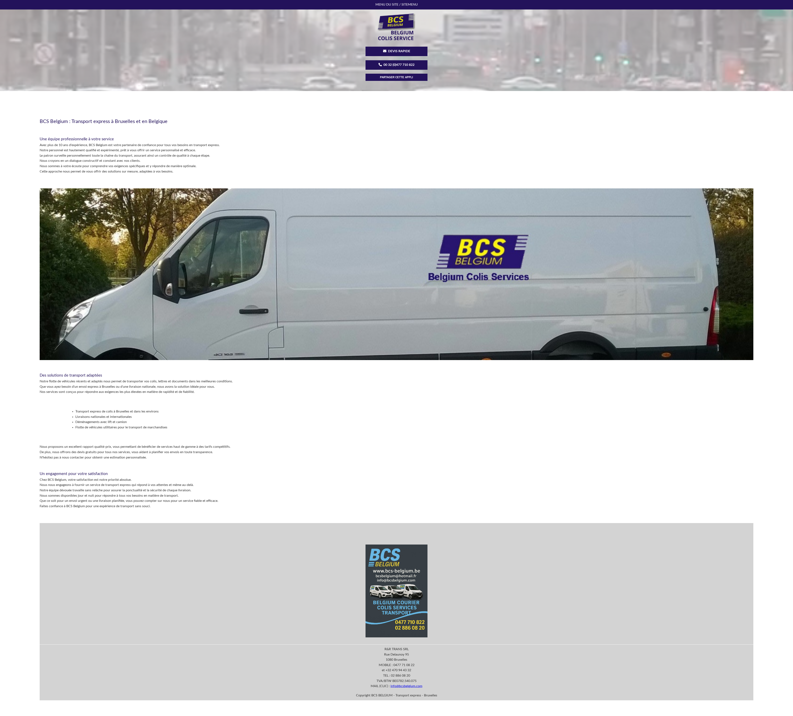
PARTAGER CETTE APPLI (396, 77)
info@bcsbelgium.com (406, 686)
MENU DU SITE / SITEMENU (396, 4)
